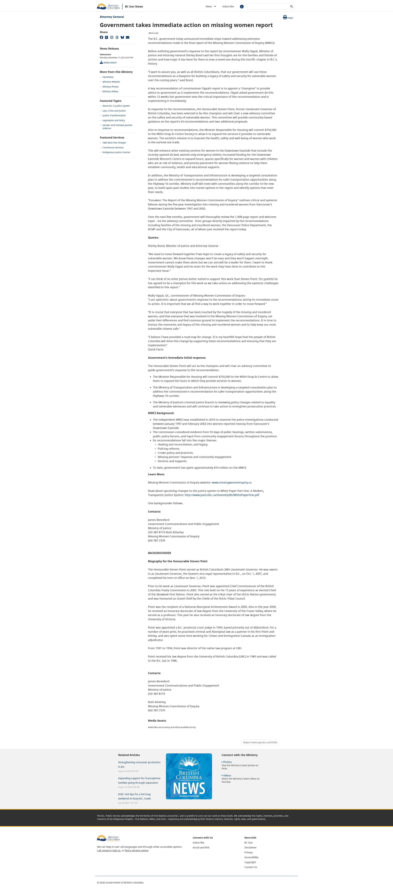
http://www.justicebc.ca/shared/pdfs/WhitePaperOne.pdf (222, 495)
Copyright (250, 862)
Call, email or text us (108, 850)
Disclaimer (250, 847)
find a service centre (136, 850)
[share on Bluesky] (122, 37)
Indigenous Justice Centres (116, 152)
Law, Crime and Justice (114, 110)
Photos (227, 762)
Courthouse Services (113, 147)
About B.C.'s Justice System (116, 105)
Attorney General (112, 17)
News (210, 6)
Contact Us (250, 867)
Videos (227, 775)
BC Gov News (134, 6)
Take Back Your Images (114, 142)
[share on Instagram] (111, 37)
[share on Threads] (117, 37)
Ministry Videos (110, 91)
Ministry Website (111, 81)
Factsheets (108, 76)
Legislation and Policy (114, 120)
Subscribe (228, 6)
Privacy (248, 852)
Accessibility (251, 857)
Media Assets (110, 62)
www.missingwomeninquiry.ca (231, 482)
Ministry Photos (111, 86)
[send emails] (127, 37)
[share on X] (106, 37)
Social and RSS (201, 847)
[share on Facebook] (101, 37)
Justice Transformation (114, 115)
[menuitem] (215, 842)
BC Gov (248, 842)
